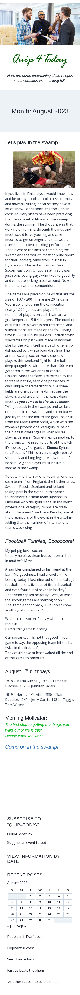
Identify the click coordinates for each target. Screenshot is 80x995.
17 (49, 908)
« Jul (11, 926)
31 (49, 920)
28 (21, 920)
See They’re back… (22, 959)
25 (58, 914)
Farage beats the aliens (26, 970)
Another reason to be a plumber (33, 981)
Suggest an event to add (26, 842)
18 (58, 908)
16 (39, 908)
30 (39, 920)
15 (30, 908)
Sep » (21, 926)
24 (49, 914)
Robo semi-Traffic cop (24, 936)
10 (49, 902)
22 (30, 914)
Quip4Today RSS (20, 834)
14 (21, 908)
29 (30, 920)
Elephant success (21, 948)
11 (58, 902)
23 (39, 914)
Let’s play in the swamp (31, 142)
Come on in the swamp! (31, 747)
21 (21, 914)
